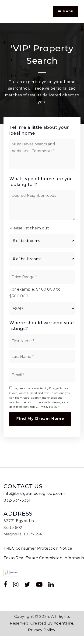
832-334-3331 (17, 500)
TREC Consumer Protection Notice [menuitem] (38, 548)
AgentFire (64, 623)
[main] (42, 245)
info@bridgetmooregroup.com (34, 493)
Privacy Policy (47, 406)
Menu (67, 11)
